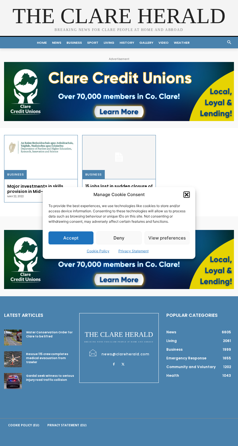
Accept (71, 238)
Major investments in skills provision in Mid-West (35, 188)
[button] (187, 195)
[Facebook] (114, 364)
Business (15, 174)
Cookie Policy (98, 251)
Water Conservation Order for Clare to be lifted (49, 334)
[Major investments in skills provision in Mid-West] (40, 157)
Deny (119, 238)
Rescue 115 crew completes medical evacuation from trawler (47, 358)
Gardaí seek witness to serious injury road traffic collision (50, 378)
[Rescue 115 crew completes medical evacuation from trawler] (13, 359)
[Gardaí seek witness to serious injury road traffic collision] (13, 381)
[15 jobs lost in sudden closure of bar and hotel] (119, 157)
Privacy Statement (133, 251)
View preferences (167, 238)
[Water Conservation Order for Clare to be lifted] (13, 338)
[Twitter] (123, 364)
